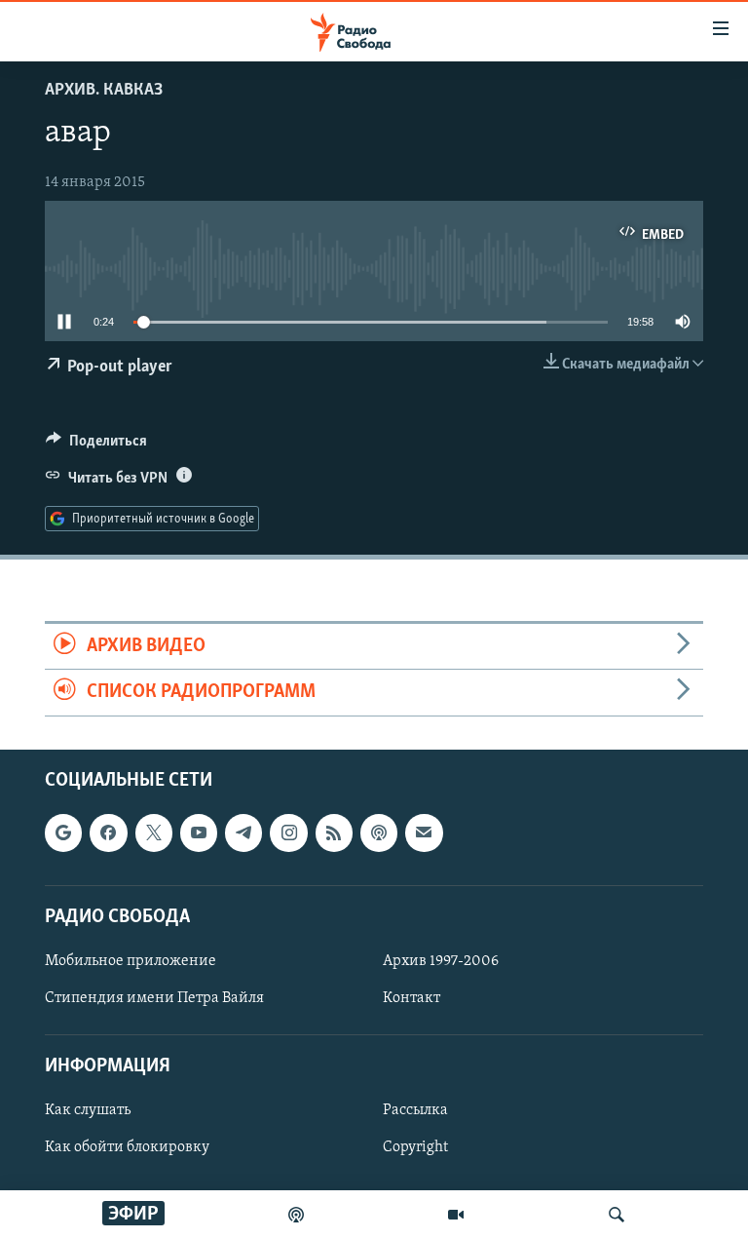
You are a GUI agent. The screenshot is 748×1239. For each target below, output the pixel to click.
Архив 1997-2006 (441, 961)
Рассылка (415, 1110)
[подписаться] (423, 832)
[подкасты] (296, 1214)
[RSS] (334, 832)
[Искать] (616, 1214)
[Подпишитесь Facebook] (108, 832)
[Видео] (456, 1214)
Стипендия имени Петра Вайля (154, 998)
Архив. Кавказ (104, 90)
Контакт (411, 998)
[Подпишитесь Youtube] (198, 832)
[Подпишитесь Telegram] (243, 832)
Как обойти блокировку (127, 1147)
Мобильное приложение (130, 961)
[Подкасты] (378, 832)
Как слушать (88, 1110)
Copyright (415, 1147)
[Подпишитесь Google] (63, 832)
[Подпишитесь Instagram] (288, 832)
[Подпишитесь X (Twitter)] (153, 832)
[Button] (96, 445)
